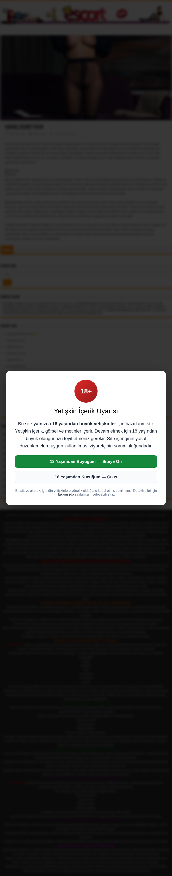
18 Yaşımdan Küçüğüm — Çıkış (86, 477)
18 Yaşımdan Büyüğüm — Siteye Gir (86, 461)
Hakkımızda (65, 494)
